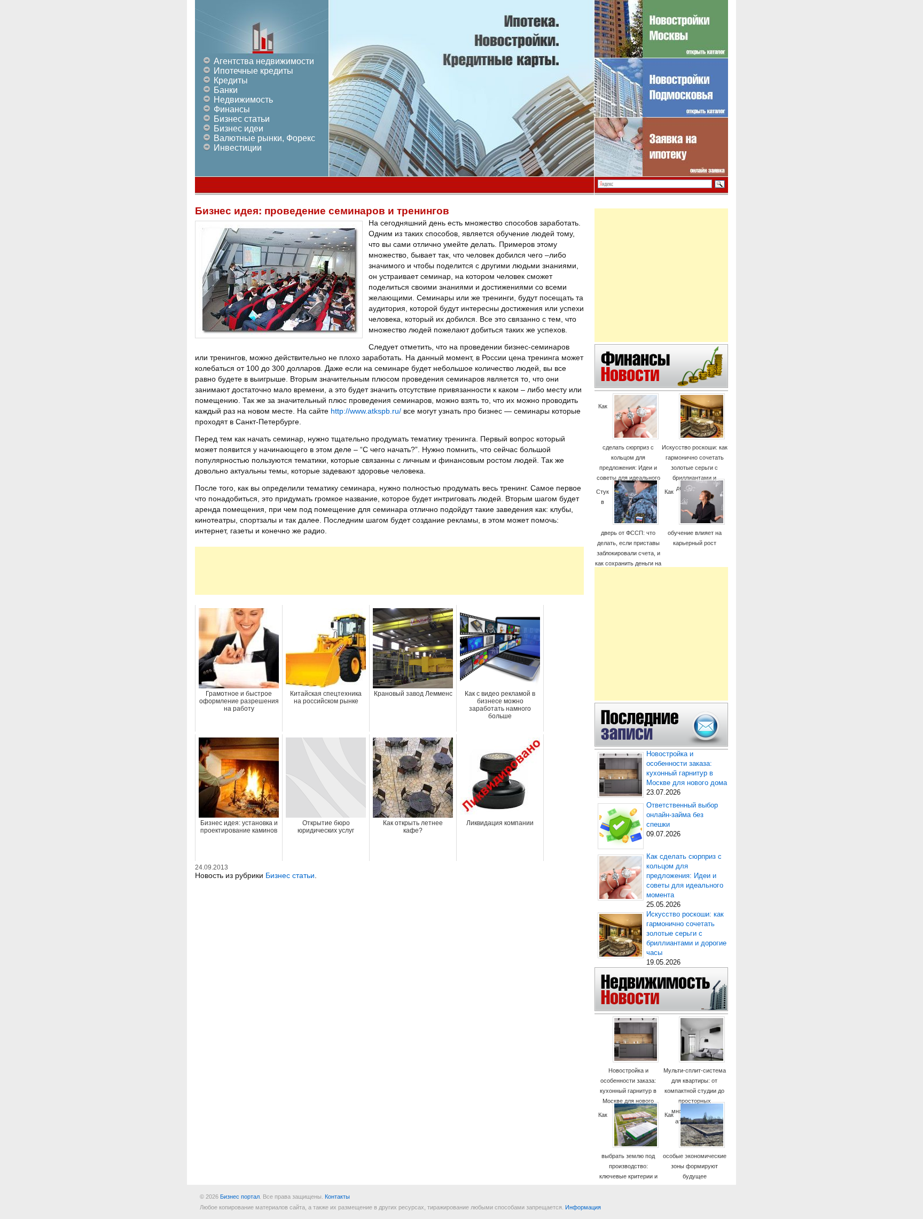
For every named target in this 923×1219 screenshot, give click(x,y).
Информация (583, 1207)
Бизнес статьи (242, 118)
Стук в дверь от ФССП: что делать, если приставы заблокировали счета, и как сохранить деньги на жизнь (628, 532)
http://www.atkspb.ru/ (366, 411)
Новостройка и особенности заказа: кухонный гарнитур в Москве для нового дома (628, 1090)
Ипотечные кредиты (253, 70)
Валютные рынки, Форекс (264, 138)
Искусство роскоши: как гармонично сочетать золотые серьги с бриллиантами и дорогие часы (695, 467)
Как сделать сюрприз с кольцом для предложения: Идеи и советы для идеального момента (628, 447)
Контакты (337, 1196)
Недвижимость (243, 99)
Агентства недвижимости (264, 61)
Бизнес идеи (238, 128)
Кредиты (231, 80)
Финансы (232, 109)
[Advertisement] (389, 571)
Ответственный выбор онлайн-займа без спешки (682, 815)
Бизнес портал (240, 1196)
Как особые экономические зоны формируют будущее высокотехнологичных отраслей (694, 1156)
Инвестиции (238, 147)
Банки (226, 90)
